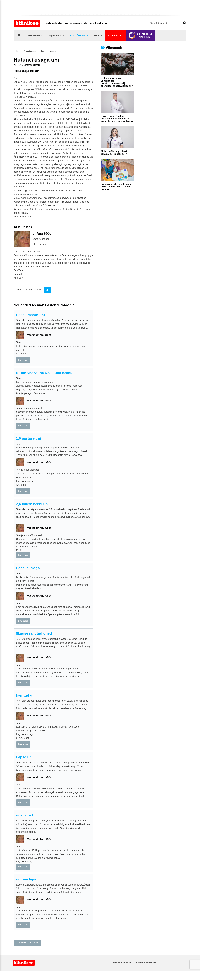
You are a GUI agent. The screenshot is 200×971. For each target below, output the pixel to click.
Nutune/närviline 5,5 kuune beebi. (44, 373)
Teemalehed (34, 35)
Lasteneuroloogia (48, 51)
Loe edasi (23, 360)
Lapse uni (24, 757)
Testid (97, 35)
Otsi (184, 23)
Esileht (16, 51)
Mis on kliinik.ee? (122, 962)
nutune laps (26, 879)
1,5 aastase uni (28, 438)
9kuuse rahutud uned (34, 633)
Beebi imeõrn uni (30, 315)
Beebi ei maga (28, 568)
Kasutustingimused (146, 962)
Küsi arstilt (115, 35)
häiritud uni (26, 695)
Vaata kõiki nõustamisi (27, 942)
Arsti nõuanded (78, 35)
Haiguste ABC (55, 35)
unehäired (24, 815)
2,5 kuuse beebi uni (32, 504)
